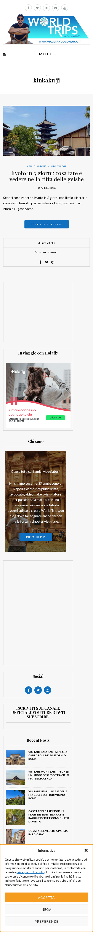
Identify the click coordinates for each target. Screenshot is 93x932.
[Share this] (40, 262)
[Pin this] (53, 262)
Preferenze (46, 921)
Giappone (40, 166)
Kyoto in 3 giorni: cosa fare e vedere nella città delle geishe (47, 176)
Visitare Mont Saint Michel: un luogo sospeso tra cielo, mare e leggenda (49, 775)
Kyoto (52, 166)
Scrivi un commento (46, 252)
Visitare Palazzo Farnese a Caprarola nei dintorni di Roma (47, 755)
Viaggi (61, 166)
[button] (86, 850)
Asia (30, 166)
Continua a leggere (46, 224)
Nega (47, 909)
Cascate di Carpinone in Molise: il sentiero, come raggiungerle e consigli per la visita (48, 816)
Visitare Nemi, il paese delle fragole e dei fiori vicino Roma (47, 795)
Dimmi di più (35, 536)
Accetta (46, 897)
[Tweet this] (46, 262)
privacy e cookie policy (30, 872)
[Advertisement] (38, 311)
